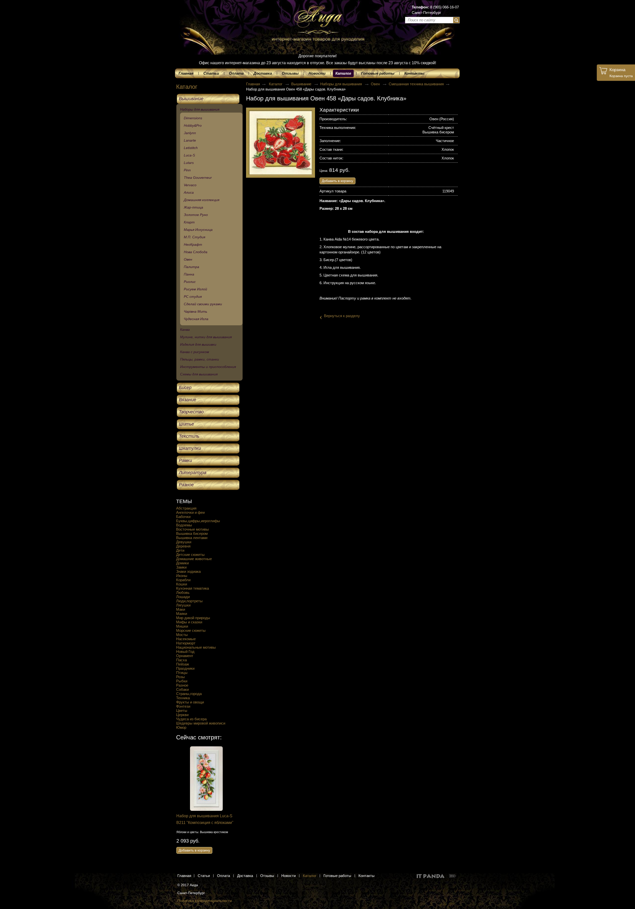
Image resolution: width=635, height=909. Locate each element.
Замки (181, 567)
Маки (180, 609)
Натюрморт (185, 643)
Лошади (183, 597)
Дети (180, 550)
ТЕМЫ (184, 501)
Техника (183, 698)
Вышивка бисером (192, 533)
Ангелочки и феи (190, 512)
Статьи (204, 876)
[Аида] (317, 17)
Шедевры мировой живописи (200, 723)
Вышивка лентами (191, 538)
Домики (182, 563)
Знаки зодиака (188, 571)
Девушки (183, 542)
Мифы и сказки (189, 622)
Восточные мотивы (192, 529)
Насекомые (186, 639)
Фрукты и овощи (190, 702)
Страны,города (189, 694)
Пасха (181, 660)
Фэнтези (183, 706)
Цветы (181, 710)
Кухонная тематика (192, 588)
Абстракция (186, 508)
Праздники (185, 668)
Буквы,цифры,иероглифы (198, 521)
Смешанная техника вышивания (416, 84)
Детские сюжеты (190, 554)
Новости (288, 876)
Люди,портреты (189, 601)
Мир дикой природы (193, 618)
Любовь (183, 592)
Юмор (181, 727)
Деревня (183, 546)
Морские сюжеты (191, 630)
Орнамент (184, 656)
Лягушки (183, 605)
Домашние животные (194, 559)
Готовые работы (337, 876)
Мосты (182, 635)
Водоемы (184, 525)
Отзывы (267, 876)
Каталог (343, 73)
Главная (253, 84)
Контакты (366, 876)
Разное (182, 685)
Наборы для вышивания (341, 84)
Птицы (182, 672)
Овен (376, 84)
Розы (180, 677)
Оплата (223, 876)
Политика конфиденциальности (204, 901)
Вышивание (301, 84)
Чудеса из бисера (191, 719)
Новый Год (185, 651)
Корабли (183, 580)
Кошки (181, 584)
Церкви (182, 715)
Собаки (182, 689)
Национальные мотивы (196, 647)
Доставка (245, 876)
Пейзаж (182, 664)
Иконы (181, 576)
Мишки (182, 626)
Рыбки (181, 681)
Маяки (181, 613)
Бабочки (183, 517)
